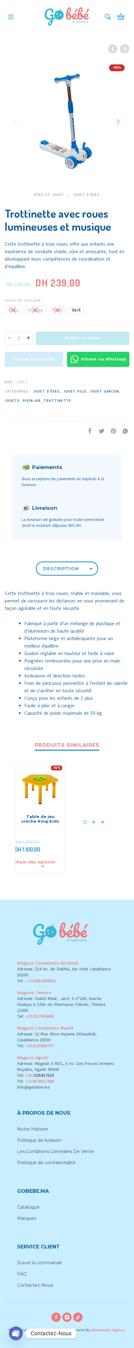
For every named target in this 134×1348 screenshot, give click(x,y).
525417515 (44, 1075)
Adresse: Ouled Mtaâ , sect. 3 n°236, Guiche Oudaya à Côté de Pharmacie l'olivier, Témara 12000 (61, 1004)
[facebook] (56, 1317)
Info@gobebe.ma (33, 1087)
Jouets (12, 400)
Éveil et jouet (49, 195)
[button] (11, 17)
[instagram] (67, 1317)
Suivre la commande (39, 1263)
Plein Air (32, 400)
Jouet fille (75, 391)
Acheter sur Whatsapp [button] (103, 359)
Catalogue (28, 1207)
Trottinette (57, 400)
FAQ (22, 1274)
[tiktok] (78, 1317)
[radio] (13, 310)
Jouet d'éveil (86, 195)
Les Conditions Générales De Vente (55, 1151)
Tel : (36, 981)
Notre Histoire (32, 1129)
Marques (26, 1218)
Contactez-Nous (35, 1285)
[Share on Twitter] (100, 431)
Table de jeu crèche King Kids (40, 819)
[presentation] (16, 122)
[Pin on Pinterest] (111, 431)
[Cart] (121, 16)
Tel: (35, 1016)
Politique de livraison (39, 1140)
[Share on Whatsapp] (123, 431)
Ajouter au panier (82, 338)
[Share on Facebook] (88, 431)
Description (61, 568)
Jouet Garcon (104, 391)
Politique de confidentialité (46, 1162)
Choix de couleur (23, 300)
